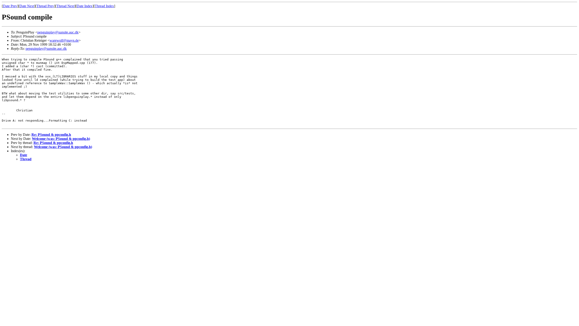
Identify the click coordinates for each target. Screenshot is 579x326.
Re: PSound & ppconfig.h (51, 135)
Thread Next (65, 6)
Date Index (85, 6)
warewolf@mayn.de (64, 40)
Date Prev (10, 6)
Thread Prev (45, 6)
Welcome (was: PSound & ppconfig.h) (61, 139)
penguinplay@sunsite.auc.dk (57, 32)
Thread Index (104, 6)
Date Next (26, 6)
